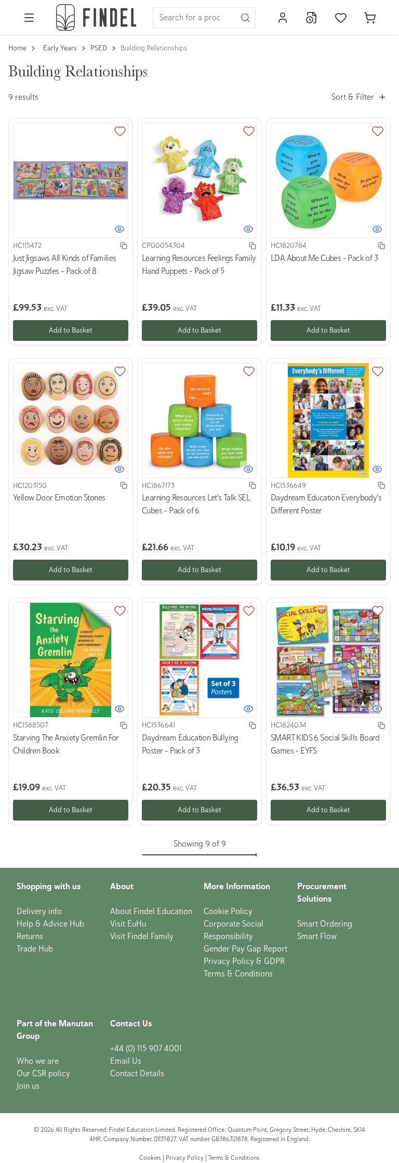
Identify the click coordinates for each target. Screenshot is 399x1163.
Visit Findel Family (142, 936)
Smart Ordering (324, 924)
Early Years (60, 48)
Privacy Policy (185, 1158)
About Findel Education (151, 911)
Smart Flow (317, 936)
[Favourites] (340, 17)
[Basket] (370, 17)
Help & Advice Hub (50, 924)
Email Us (125, 1061)
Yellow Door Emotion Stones (59, 498)
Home (17, 48)
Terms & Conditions (238, 974)
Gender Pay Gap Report (245, 949)
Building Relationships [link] (154, 48)
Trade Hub (35, 949)
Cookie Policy (228, 911)
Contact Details (137, 1073)
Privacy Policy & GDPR (244, 961)
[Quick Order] (311, 17)
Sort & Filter (352, 97)
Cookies (151, 1158)
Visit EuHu (128, 924)
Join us (28, 1086)
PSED (98, 48)
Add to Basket (70, 330)
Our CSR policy (43, 1073)
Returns (30, 936)
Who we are (38, 1061)
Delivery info (39, 911)
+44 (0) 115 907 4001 (146, 1048)
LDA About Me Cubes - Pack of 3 (324, 258)
